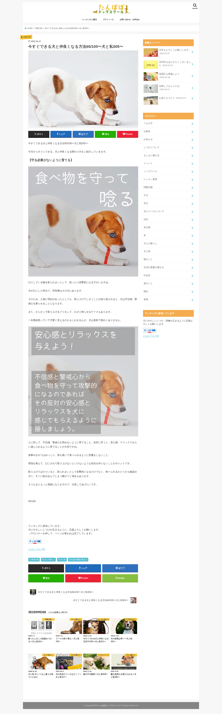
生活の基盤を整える (79, 559)
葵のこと (148, 283)
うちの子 (148, 123)
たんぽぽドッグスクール (109, 705)
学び (146, 203)
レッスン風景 (150, 179)
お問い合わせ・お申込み (130, 19)
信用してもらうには (169, 88)
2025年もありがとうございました (175, 64)
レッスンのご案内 (89, 19)
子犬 (146, 195)
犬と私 (63, 559)
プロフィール (108, 19)
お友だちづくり (172, 98)
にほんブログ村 (36, 549)
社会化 (147, 275)
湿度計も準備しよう (169, 76)
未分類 (147, 227)
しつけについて (151, 147)
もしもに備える (151, 155)
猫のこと (148, 259)
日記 (146, 219)
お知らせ (148, 139)
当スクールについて (154, 211)
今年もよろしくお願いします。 (175, 51)
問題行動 (35, 559)
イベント (148, 163)
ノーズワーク (150, 171)
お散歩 (147, 131)
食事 (146, 299)
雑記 (146, 291)
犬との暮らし (49, 559)
